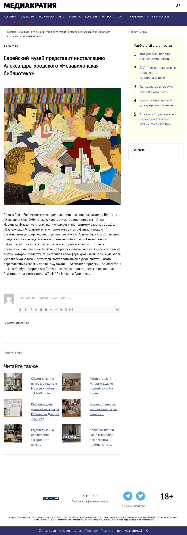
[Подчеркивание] (30, 309)
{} (66, 309)
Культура (75, 16)
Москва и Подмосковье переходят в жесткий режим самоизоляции (157, 119)
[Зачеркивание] (35, 309)
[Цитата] (51, 309)
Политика (9, 16)
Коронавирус (11, 21)
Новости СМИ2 (13, 353)
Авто (61, 16)
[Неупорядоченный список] (46, 309)
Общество (27, 16)
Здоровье (91, 16)
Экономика (46, 16)
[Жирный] (20, 309)
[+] (71, 309)
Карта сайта (90, 495)
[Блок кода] (56, 309)
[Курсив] (25, 309)
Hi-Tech (106, 16)
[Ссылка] (61, 309)
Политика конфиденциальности (90, 501)
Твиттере (91, 531)
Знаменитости (138, 16)
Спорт (120, 16)
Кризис (30, 21)
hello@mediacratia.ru (134, 506)
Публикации (160, 16)
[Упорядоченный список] (40, 309)
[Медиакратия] (30, 6)
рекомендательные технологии (64, 517)
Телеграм (108, 531)
